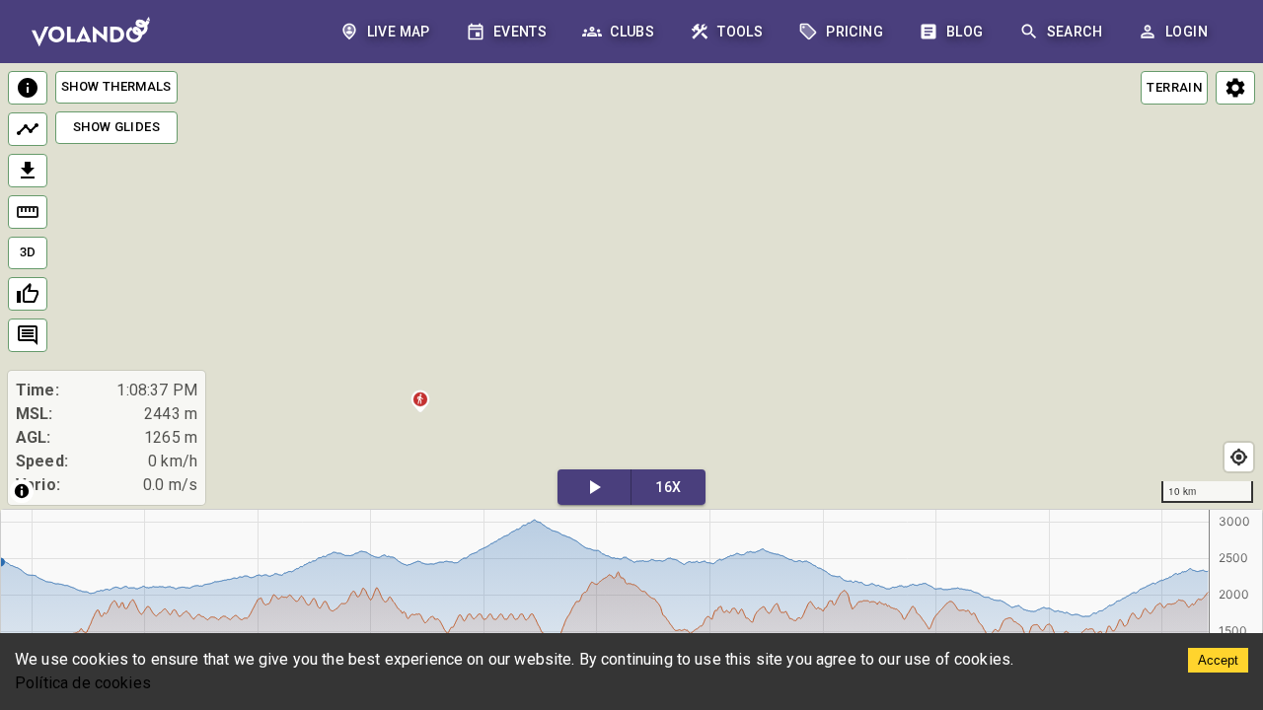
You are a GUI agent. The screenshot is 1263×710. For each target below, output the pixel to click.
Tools (740, 31)
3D (28, 252)
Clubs (632, 31)
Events (520, 31)
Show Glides (116, 126)
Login (1186, 31)
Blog (965, 31)
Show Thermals (116, 86)
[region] (631, 287)
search (1074, 31)
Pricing (854, 31)
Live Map (398, 31)
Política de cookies (83, 683)
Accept (1218, 660)
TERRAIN (1174, 87)
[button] (420, 404)
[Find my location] (1239, 457)
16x (668, 487)
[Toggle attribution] (22, 491)
